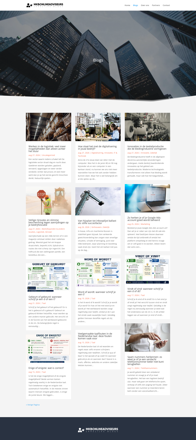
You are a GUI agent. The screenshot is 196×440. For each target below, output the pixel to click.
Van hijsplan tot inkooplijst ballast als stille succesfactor (97, 222)
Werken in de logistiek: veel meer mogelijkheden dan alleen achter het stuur (47, 149)
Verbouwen (96, 227)
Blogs (135, 5)
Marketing (145, 224)
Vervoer (48, 232)
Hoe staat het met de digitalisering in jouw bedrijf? (97, 147)
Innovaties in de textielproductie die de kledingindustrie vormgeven (146, 147)
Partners (156, 5)
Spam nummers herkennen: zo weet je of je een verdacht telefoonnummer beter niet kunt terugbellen (145, 360)
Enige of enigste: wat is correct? (46, 368)
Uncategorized (48, 155)
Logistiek (40, 232)
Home (127, 5)
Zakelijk (106, 227)
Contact (166, 5)
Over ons (145, 5)
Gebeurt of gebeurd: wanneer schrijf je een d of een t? (45, 298)
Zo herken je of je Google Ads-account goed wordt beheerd (144, 219)
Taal (44, 303)
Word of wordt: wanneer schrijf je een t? (97, 293)
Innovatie (108, 152)
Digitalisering (97, 152)
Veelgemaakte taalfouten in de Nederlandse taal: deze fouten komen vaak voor (95, 336)
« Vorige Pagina (33, 404)
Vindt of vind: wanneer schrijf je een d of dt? (145, 290)
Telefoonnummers (149, 368)
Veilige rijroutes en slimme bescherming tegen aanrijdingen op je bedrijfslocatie (49, 222)
